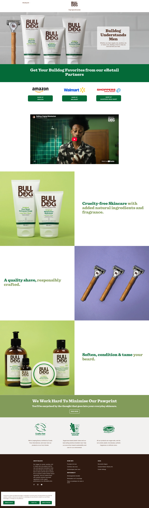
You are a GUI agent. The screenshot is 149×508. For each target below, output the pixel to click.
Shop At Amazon (40, 98)
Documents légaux (102, 464)
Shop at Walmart (74, 98)
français (25, 2)
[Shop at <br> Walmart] (74, 86)
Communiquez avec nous (73, 469)
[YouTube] (41, 484)
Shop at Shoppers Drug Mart (108, 98)
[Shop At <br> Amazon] (40, 86)
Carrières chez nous (72, 466)
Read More (74, 411)
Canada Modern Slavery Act (105, 466)
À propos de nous (74, 9)
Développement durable (73, 476)
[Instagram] (37, 484)
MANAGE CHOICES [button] (9, 502)
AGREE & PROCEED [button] (46, 502)
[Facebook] (34, 484)
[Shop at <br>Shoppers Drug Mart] (108, 86)
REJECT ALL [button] (34, 502)
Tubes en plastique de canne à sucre (75, 481)
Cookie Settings (102, 469)
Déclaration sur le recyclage (74, 478)
